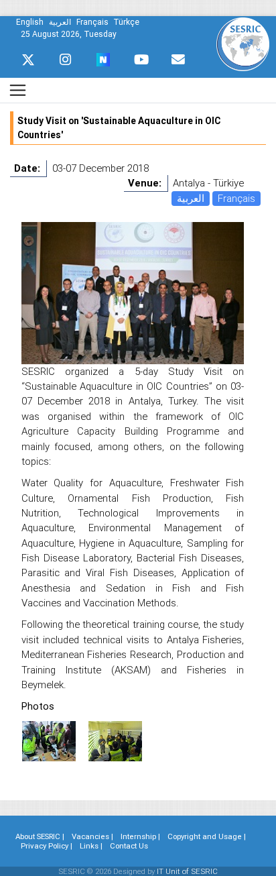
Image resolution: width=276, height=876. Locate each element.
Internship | (140, 836)
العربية (190, 198)
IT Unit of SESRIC (187, 871)
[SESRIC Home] (242, 43)
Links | (91, 846)
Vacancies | (92, 836)
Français (236, 198)
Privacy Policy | (46, 846)
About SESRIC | (39, 836)
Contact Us (129, 846)
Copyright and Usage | (206, 836)
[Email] (178, 59)
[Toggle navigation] (18, 90)
